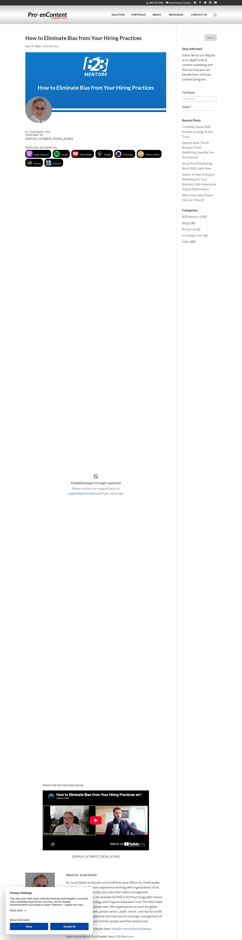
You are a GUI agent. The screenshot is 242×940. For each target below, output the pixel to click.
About (157, 14)
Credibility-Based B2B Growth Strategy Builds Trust (197, 131)
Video (186, 242)
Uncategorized (192, 235)
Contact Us (199, 14)
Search (211, 37)
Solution (118, 14)
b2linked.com (125, 936)
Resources (176, 14)
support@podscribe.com (84, 493)
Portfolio (138, 14)
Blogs (185, 223)
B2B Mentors (51, 46)
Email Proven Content (180, 2)
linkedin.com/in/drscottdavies (131, 929)
